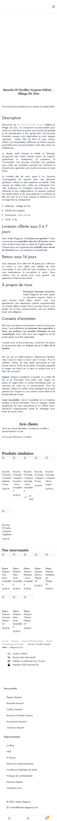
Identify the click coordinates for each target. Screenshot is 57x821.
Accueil (5, 641)
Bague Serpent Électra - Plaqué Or (39, 575)
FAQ (9, 751)
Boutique (15, 641)
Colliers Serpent (14, 709)
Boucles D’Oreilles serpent (30, 124)
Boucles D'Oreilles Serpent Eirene (39, 476)
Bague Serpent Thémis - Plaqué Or (28, 617)
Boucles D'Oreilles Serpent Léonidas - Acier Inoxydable (28, 481)
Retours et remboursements (20, 763)
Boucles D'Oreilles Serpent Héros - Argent (50, 478)
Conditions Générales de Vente (22, 769)
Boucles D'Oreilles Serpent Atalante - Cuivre (6, 478)
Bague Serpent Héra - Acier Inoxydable (17, 576)
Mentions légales (15, 781)
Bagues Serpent (14, 697)
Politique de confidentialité (19, 775)
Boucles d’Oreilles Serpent (20, 715)
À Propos (11, 757)
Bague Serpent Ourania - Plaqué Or (6, 617)
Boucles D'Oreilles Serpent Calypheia (6, 529)
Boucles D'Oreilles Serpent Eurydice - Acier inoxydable (17, 481)
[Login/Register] (27, 818)
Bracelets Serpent (15, 703)
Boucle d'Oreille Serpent (32, 641)
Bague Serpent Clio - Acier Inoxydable (6, 576)
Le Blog (10, 745)
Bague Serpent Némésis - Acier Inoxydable (28, 576)
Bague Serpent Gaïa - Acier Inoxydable (17, 618)
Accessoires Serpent (17, 721)
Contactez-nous (14, 788)
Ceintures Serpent (15, 727)
